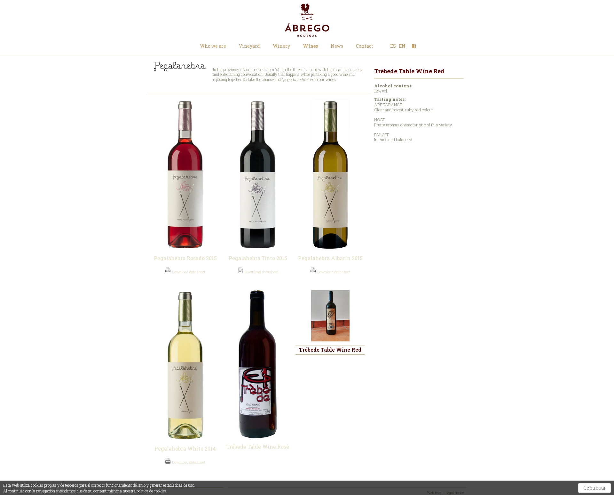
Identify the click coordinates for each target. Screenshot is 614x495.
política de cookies (151, 490)
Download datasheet (188, 271)
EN (402, 46)
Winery (281, 46)
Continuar (594, 488)
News (337, 46)
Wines (310, 46)
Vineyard (249, 46)
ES (393, 46)
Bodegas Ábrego (307, 20)
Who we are (213, 46)
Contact (364, 46)
